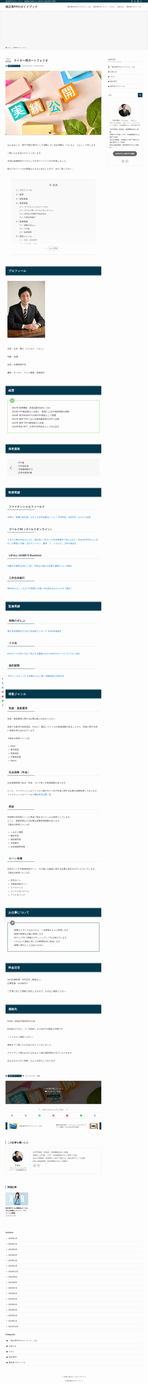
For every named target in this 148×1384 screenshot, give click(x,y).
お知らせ (113, 72)
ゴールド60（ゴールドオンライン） (39, 210)
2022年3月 (12, 1310)
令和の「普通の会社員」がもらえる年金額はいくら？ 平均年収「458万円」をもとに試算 (49, 517)
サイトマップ (79, 1377)
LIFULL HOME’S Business (35, 214)
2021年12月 (13, 1326)
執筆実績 (23, 203)
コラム (112, 77)
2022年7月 (12, 1288)
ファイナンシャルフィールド (36, 207)
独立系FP (113, 81)
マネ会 (27, 229)
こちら (10, 1037)
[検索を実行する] (140, 95)
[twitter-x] (134, 1)
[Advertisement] (74, 29)
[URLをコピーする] (94, 1116)
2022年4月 (12, 1304)
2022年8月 (12, 1282)
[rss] (137, 1)
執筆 (38, 1076)
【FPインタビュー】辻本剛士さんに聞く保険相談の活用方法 (35, 676)
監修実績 (23, 221)
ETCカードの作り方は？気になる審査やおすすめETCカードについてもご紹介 (43, 653)
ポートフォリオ (30, 1076)
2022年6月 (12, 1293)
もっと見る (53, 248)
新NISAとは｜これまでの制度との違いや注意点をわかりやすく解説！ (40, 588)
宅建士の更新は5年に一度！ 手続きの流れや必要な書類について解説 (39, 566)
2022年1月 (12, 1321)
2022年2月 (12, 1315)
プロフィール (25, 190)
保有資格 (23, 199)
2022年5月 (12, 1299)
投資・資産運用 (30, 240)
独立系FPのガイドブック (22, 6)
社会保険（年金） (31, 243)
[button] (12, 1116)
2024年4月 (12, 1260)
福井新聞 (27, 232)
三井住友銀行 (29, 217)
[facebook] (131, 1)
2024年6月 (12, 1249)
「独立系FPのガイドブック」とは (122, 67)
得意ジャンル (25, 236)
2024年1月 (12, 1266)
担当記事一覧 (45, 794)
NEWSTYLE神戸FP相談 (124, 154)
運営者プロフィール (14, 66)
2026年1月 (12, 1238)
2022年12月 (13, 1271)
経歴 (21, 194)
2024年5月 (12, 1255)
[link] (34, 1165)
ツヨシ (18, 1165)
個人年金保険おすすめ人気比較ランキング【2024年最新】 (34, 631)
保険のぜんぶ (29, 225)
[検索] (140, 1)
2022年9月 (12, 1277)
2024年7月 (12, 1244)
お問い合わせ (68, 1377)
